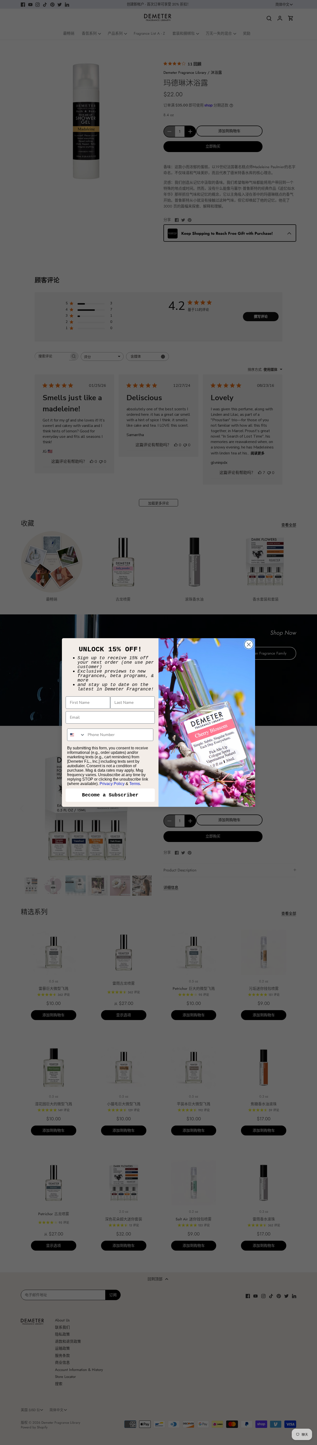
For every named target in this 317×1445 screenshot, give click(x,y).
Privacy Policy (112, 784)
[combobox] (76, 735)
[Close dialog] (248, 644)
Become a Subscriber (110, 795)
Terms (134, 784)
